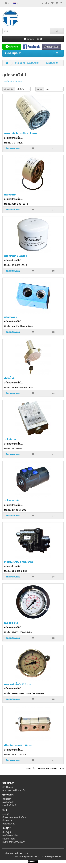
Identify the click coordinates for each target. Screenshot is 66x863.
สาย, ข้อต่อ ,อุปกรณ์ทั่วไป (27, 63)
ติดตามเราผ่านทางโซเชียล (14, 817)
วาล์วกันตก (10, 439)
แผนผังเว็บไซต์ (9, 805)
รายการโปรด (8, 838)
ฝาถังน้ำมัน (9, 378)
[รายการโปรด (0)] (52, 3)
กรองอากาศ (10, 194)
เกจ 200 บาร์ (11, 623)
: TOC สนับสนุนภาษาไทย (49, 856)
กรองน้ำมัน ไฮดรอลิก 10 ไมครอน (21, 133)
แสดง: (39, 89)
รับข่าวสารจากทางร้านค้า (13, 842)
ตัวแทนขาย (7, 820)
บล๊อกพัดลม (10, 317)
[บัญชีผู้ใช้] (47, 3)
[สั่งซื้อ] (61, 3)
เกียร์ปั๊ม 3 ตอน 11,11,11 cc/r (18, 745)
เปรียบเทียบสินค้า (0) (13, 81)
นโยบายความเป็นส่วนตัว (13, 790)
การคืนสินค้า (8, 802)
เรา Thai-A (7, 787)
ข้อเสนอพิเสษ (8, 823)
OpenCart (32, 856)
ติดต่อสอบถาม (12, 148)
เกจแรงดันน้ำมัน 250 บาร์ (17, 684)
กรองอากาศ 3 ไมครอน (15, 256)
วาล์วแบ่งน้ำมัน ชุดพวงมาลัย (18, 562)
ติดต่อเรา (6, 799)
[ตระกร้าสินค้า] (57, 3)
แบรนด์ (5, 814)
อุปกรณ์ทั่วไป (51, 63)
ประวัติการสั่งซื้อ (10, 835)
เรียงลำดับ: (8, 89)
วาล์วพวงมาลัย (11, 500)
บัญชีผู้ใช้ (6, 832)
